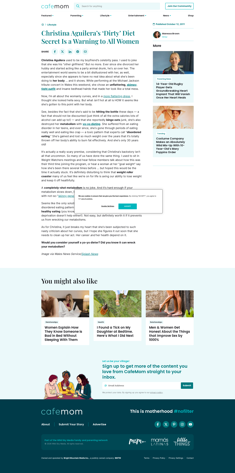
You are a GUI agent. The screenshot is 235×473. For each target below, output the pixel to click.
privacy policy (156, 392)
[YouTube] (190, 424)
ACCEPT (127, 206)
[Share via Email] (85, 51)
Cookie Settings (107, 206)
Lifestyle (51, 24)
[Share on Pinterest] (77, 51)
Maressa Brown (170, 33)
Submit (187, 385)
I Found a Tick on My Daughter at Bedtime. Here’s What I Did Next (115, 331)
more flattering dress (116, 96)
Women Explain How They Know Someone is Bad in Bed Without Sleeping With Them (63, 333)
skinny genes (66, 196)
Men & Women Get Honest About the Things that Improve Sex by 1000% (169, 333)
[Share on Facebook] (55, 51)
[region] (118, 201)
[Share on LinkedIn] (70, 51)
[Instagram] (182, 424)
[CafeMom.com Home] (55, 6)
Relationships (52, 322)
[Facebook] (157, 424)
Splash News (89, 254)
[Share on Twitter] (62, 51)
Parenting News (164, 79)
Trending (161, 133)
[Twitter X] (166, 424)
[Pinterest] (174, 424)
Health (101, 322)
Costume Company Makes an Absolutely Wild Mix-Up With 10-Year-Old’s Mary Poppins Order (170, 145)
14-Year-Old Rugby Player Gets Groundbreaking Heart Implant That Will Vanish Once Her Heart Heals (173, 90)
